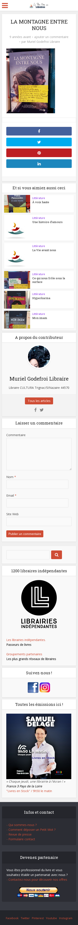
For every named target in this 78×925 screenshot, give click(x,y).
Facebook (12, 918)
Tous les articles (39, 401)
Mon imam (39, 318)
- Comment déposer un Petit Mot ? (30, 830)
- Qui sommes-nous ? (21, 825)
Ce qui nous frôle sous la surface (48, 280)
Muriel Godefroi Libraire (43, 42)
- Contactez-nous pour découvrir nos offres (36, 879)
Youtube (51, 918)
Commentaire (16, 435)
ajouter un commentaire (51, 37)
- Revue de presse (19, 834)
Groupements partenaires (24, 654)
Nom (11, 477)
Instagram (65, 918)
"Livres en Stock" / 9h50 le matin (29, 791)
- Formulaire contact (20, 839)
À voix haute (40, 202)
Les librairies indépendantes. (26, 640)
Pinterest (38, 918)
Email (11, 495)
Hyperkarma (41, 298)
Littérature (38, 198)
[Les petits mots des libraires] (39, 5)
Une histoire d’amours (47, 222)
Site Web (12, 514)
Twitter (25, 918)
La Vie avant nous (44, 250)
